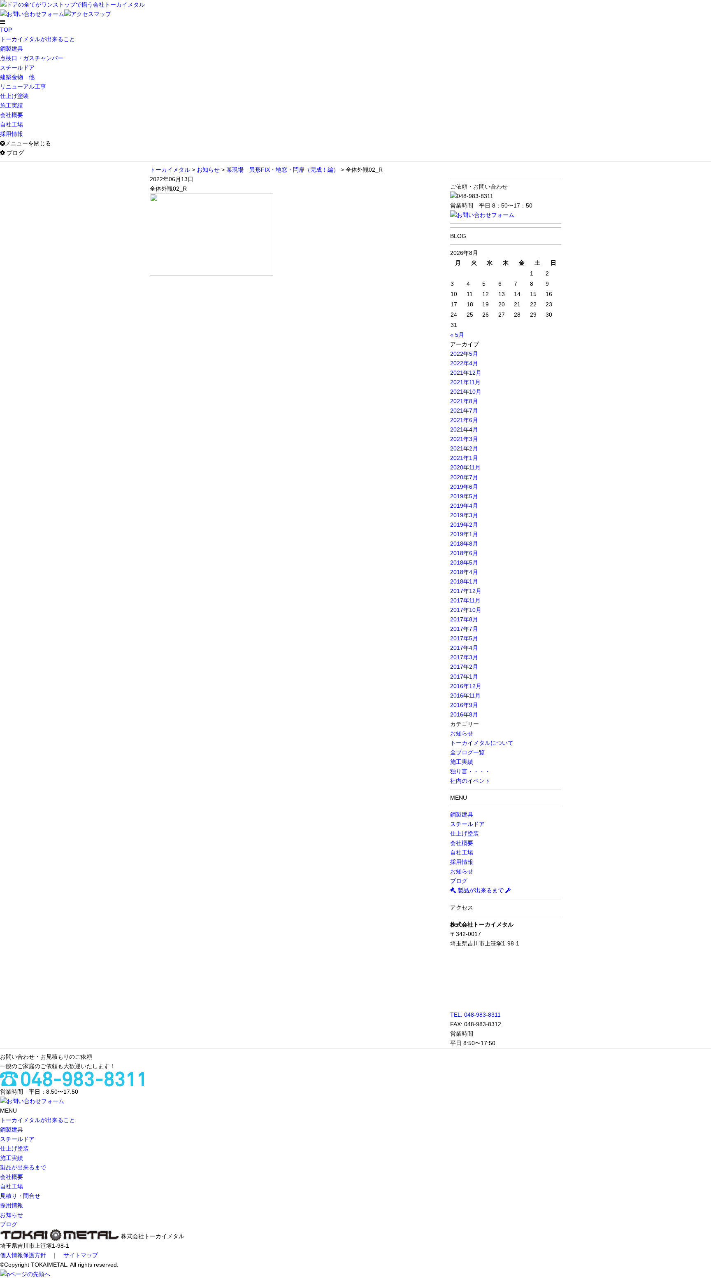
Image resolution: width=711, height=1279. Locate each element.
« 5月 (457, 334)
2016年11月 (465, 695)
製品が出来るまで (480, 890)
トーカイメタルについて (482, 743)
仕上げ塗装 (14, 96)
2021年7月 (464, 410)
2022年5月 (464, 353)
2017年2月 (464, 666)
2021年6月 (464, 420)
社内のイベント (470, 780)
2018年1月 (464, 581)
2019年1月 (464, 534)
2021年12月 (465, 372)
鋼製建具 (11, 48)
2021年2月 (464, 448)
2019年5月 (464, 496)
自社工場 (11, 124)
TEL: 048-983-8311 (475, 1014)
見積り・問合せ (20, 1196)
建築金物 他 (17, 77)
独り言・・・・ (470, 771)
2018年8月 (464, 543)
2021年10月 (465, 391)
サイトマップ (80, 1255)
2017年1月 (464, 676)
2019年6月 (464, 486)
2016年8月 (464, 714)
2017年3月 (464, 657)
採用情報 (11, 134)
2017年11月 (465, 600)
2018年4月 (464, 572)
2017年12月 (465, 591)
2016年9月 (464, 705)
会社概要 (11, 115)
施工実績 (11, 105)
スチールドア (17, 67)
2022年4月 (464, 363)
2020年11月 (465, 467)
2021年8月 (464, 401)
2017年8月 (464, 619)
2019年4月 (464, 505)
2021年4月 (464, 429)
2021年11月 (465, 382)
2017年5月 (464, 638)
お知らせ (461, 733)
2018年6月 (464, 553)
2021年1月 (464, 458)
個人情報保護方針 (23, 1255)
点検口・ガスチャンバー (31, 58)
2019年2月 (464, 524)
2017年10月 (465, 610)
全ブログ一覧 (467, 752)
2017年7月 (464, 628)
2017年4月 (464, 647)
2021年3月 (464, 439)
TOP (6, 29)
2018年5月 (464, 562)
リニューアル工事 (23, 86)
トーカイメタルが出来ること (37, 39)
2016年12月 (465, 686)
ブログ (458, 881)
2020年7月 (464, 477)
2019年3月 (464, 515)
